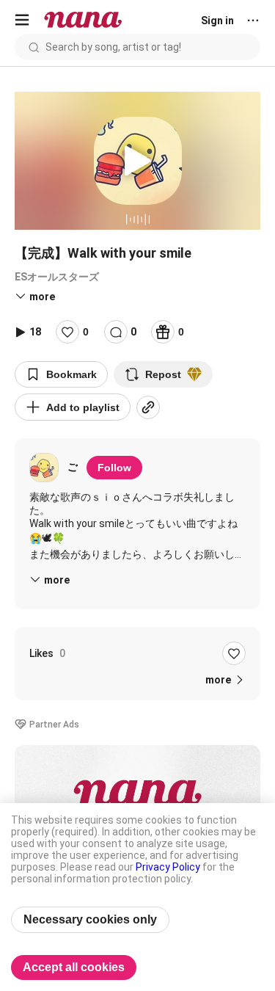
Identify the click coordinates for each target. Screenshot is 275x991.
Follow (114, 467)
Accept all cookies (74, 967)
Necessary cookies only (90, 919)
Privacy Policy (168, 867)
